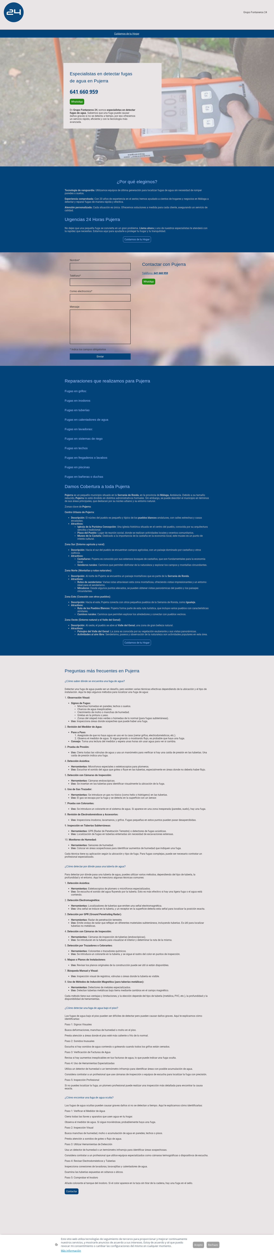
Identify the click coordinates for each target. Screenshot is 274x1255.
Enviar (100, 356)
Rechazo (213, 1245)
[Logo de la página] (14, 12)
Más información (71, 1250)
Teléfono (75, 275)
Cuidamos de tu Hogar (137, 239)
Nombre (75, 260)
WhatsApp (77, 101)
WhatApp (149, 281)
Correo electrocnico (81, 291)
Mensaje (74, 306)
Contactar (71, 1191)
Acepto (198, 1245)
